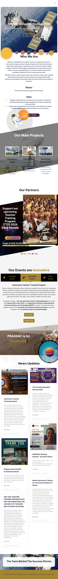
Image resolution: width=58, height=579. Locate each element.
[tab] (10, 278)
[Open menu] (54, 3)
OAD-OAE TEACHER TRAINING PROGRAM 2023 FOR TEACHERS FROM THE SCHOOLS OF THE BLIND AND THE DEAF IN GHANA (14, 501)
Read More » (7, 429)
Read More (29, 314)
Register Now (29, 320)
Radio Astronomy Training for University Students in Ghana (42, 482)
